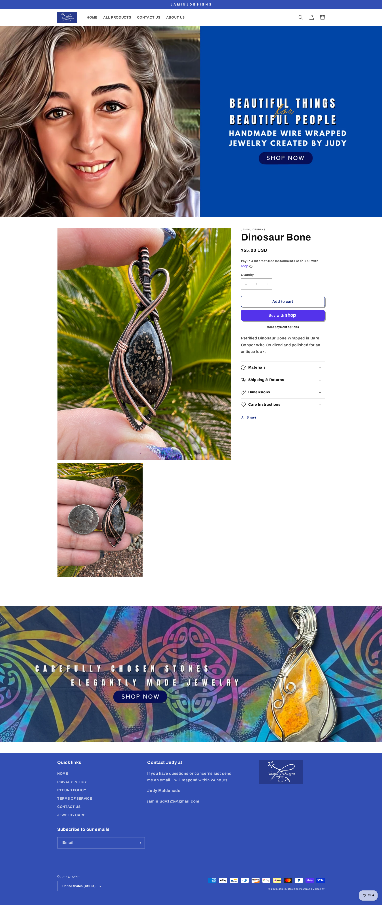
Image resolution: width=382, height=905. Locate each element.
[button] (301, 17)
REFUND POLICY (71, 790)
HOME (62, 773)
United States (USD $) (79, 886)
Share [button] (251, 417)
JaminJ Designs (289, 889)
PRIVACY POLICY (72, 782)
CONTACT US (69, 806)
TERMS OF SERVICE (74, 798)
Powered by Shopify (312, 889)
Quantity (247, 274)
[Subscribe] (139, 843)
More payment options (283, 327)
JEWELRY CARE (71, 815)
